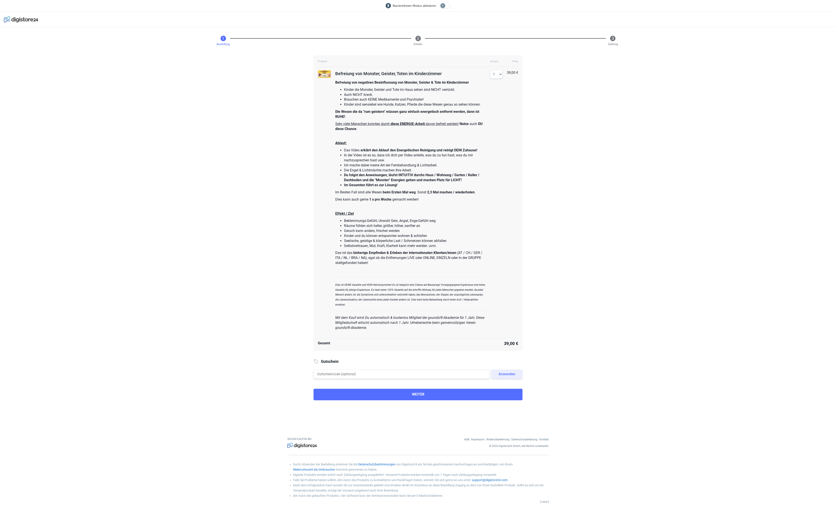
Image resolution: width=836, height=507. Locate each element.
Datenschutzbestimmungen (376, 464)
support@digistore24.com (489, 480)
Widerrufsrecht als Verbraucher (314, 469)
